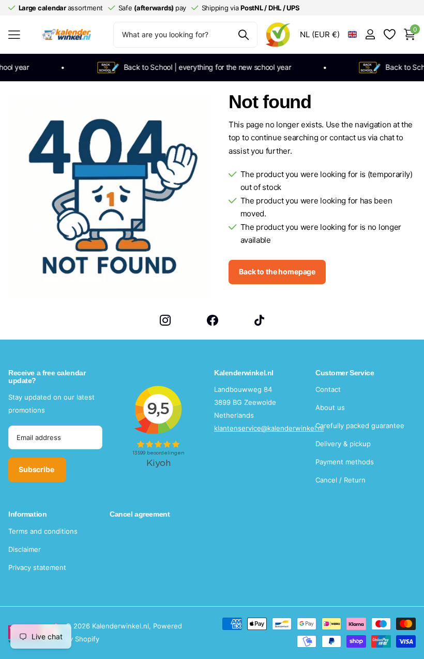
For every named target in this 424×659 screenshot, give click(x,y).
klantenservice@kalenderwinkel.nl (269, 428)
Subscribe (37, 469)
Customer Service (344, 373)
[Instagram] (165, 320)
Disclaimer (24, 549)
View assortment (14, 34)
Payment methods (344, 462)
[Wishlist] (389, 34)
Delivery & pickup (343, 444)
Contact (328, 389)
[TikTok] (259, 320)
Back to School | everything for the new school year (203, 67)
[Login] (370, 34)
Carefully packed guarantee (359, 425)
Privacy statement (37, 567)
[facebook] (212, 320)
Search (243, 35)
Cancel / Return (340, 480)
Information (27, 514)
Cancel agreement (140, 514)
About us (330, 407)
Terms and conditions (43, 531)
